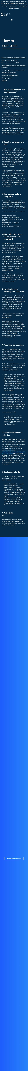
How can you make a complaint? (11, 63)
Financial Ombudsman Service (10, 75)
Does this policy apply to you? (10, 60)
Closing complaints (7, 78)
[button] (7, 20)
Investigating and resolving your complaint (13, 70)
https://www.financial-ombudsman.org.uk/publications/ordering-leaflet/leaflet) (13, 451)
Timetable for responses (9, 72)
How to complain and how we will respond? (13, 57)
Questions (4, 80)
